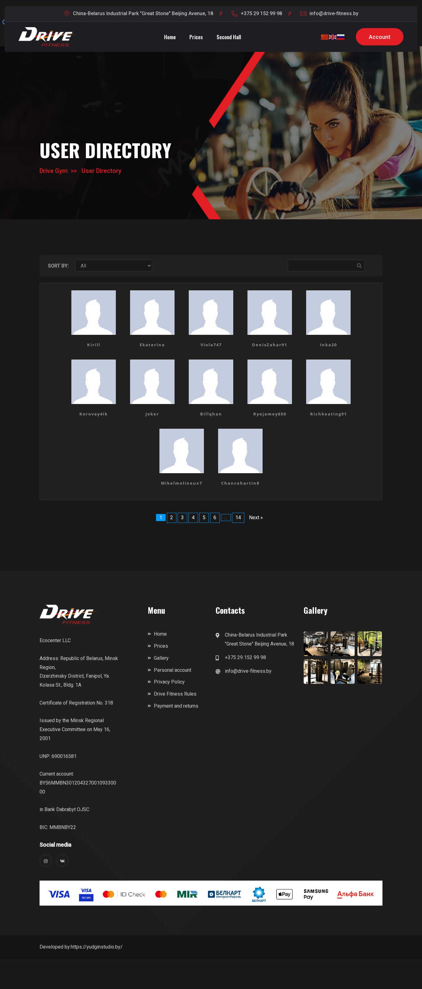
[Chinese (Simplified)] (325, 36)
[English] (333, 36)
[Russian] (341, 36)
